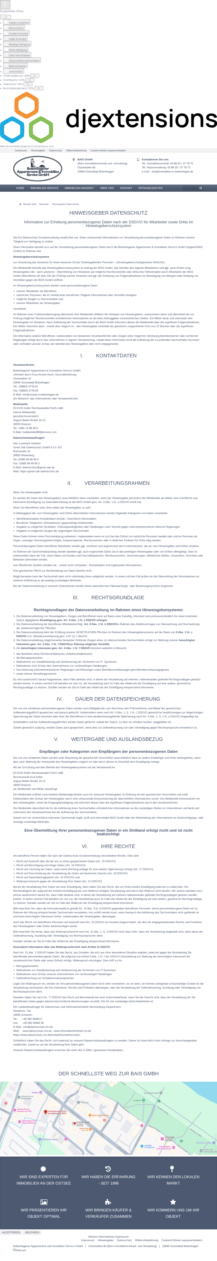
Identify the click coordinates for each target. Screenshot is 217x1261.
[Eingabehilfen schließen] (8, 17)
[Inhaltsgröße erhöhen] (37, 76)
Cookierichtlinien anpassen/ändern (108, 150)
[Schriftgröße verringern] (27, 80)
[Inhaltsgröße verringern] (32, 76)
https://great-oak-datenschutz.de (39, 471)
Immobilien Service (44, 188)
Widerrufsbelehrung (76, 150)
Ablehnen (32, 1232)
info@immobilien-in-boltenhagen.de (172, 171)
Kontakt (126, 188)
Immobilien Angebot (79, 188)
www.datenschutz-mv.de (37, 1030)
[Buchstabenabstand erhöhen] (41, 88)
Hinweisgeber (38, 150)
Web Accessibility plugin (13, 146)
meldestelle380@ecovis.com (39, 432)
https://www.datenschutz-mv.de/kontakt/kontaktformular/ (46, 1034)
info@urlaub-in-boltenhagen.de (40, 394)
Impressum (21, 150)
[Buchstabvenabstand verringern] (36, 88)
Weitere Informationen (101, 1236)
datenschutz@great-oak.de (38, 467)
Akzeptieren (11, 1232)
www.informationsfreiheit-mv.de (72, 1030)
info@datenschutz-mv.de (38, 1026)
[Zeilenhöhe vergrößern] (30, 84)
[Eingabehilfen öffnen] (5, 4)
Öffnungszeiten (150, 188)
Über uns (107, 188)
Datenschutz (55, 150)
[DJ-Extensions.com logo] (108, 142)
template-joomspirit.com (216, 1143)
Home (20, 188)
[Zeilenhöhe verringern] (26, 84)
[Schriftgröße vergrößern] (32, 80)
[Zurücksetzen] (2, 17)
